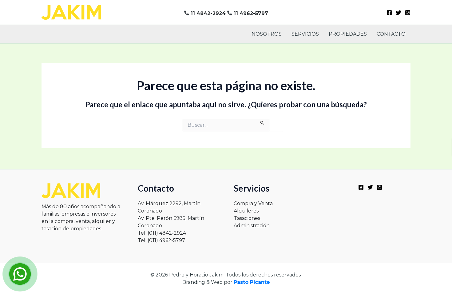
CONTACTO (391, 34)
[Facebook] (389, 12)
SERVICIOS (305, 34)
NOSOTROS (267, 34)
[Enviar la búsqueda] (262, 122)
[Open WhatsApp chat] (20, 274)
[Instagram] (407, 12)
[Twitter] (398, 12)
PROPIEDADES (348, 34)
